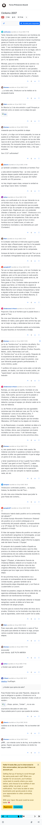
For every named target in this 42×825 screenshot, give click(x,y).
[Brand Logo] (4, 4)
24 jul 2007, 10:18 (22, 341)
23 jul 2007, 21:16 (20, 197)
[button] (3, 822)
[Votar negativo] (35, 81)
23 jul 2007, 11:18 (24, 32)
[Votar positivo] (28, 81)
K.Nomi (6, 678)
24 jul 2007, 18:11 (21, 678)
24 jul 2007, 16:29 (24, 508)
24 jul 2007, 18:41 (22, 739)
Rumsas (6, 87)
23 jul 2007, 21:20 (20, 238)
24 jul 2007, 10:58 (29, 386)
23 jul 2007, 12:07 (22, 87)
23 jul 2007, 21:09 (21, 164)
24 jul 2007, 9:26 (24, 267)
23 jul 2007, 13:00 (20, 104)
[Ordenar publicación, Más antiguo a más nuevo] (4, 23)
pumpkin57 (7, 267)
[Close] (38, 765)
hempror (6, 484)
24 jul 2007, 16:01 (22, 484)
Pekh (5, 104)
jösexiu (6, 164)
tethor (6, 197)
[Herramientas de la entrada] (39, 81)
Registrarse (8, 807)
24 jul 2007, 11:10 (22, 446)
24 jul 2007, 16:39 (20, 625)
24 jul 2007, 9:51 (29, 308)
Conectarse (18, 807)
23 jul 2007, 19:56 (22, 127)
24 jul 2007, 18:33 (21, 722)
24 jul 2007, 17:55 (20, 664)
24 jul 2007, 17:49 (22, 647)
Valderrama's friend (10, 308)
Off (3, 17)
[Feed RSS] (26, 17)
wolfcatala (7, 32)
